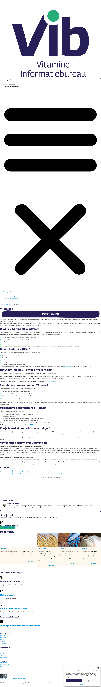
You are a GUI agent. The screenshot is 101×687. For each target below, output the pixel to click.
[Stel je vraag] (1, 591)
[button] (98, 667)
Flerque (51, 683)
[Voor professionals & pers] (1, 604)
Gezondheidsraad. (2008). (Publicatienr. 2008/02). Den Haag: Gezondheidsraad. (35, 471)
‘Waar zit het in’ (67, 366)
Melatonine (84, 549)
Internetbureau (44, 683)
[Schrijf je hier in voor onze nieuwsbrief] (1, 621)
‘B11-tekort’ (33, 425)
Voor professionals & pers (13, 608)
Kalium (3, 549)
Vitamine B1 (42, 549)
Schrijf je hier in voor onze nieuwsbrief (20, 625)
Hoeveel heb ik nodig (9, 84)
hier (3, 598)
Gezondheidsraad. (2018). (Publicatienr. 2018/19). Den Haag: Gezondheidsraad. (40, 473)
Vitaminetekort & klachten (11, 86)
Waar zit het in (7, 82)
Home (1, 304)
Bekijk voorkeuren (90, 681)
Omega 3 (63, 549)
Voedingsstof (7, 304)
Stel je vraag (6, 595)
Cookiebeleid (81, 684)
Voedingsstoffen (8, 80)
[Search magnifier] (100, 78)
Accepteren (74, 681)
